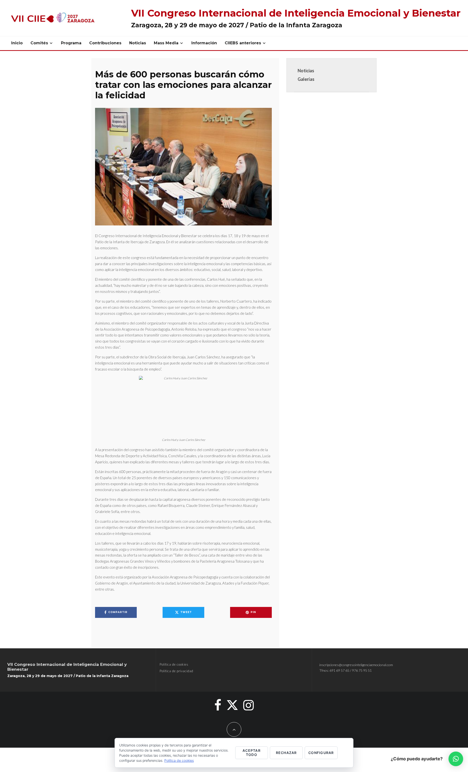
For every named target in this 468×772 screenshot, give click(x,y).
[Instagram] (248, 705)
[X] (232, 705)
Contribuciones (105, 43)
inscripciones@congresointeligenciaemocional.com (356, 665)
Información (204, 43)
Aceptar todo (252, 752)
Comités (39, 43)
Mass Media (166, 43)
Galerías (306, 79)
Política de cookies (174, 664)
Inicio (17, 43)
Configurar (321, 753)
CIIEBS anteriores (243, 43)
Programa (71, 43)
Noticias (137, 43)
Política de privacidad (176, 671)
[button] (455, 759)
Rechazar (286, 753)
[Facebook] (218, 705)
